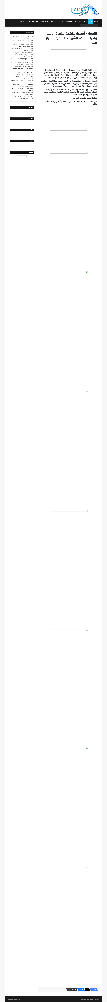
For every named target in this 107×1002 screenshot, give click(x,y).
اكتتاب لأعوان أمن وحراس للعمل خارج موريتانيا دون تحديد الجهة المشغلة (22, 93)
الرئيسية (96, 21)
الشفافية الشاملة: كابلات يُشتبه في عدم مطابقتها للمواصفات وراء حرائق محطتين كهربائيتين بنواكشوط (23, 54)
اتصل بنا (22, 21)
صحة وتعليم (53, 21)
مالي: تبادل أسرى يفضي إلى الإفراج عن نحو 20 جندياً (22, 41)
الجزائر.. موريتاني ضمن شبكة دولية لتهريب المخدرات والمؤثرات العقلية (23, 97)
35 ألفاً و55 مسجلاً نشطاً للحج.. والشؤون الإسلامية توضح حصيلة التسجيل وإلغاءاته (23, 75)
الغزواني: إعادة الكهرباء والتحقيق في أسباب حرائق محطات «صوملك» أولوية (22, 45)
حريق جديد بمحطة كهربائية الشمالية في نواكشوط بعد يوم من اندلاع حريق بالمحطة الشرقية (23, 68)
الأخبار (90, 21)
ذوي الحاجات (61, 21)
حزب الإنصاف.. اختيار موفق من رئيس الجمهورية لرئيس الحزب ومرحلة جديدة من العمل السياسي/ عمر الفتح (22, 80)
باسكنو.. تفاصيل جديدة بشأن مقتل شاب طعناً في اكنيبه (22, 89)
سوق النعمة (69, 21)
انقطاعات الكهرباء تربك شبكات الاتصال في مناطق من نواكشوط (23, 37)
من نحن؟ (28, 21)
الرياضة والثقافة (44, 21)
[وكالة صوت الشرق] (84, 9)
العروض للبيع (35, 21)
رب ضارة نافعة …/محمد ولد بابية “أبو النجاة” (22, 72)
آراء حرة (85, 21)
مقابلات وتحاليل (77, 21)
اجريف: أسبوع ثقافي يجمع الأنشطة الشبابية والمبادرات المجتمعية (22, 49)
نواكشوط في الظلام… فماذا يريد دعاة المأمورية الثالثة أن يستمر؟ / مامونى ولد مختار (21, 63)
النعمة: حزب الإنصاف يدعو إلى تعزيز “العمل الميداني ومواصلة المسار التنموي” (23, 85)
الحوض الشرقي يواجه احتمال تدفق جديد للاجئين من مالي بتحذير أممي (21, 59)
